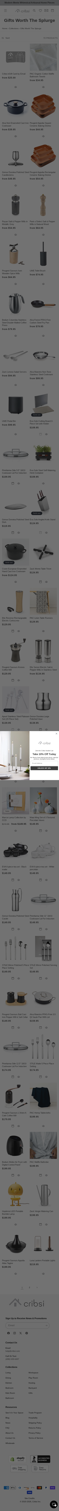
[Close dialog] (56, 733)
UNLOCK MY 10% (44, 768)
